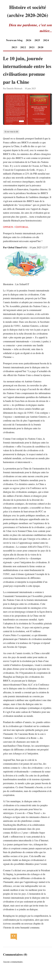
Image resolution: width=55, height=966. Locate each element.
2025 (37, 40)
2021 (32, 47)
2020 (40, 47)
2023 (14, 47)
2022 (23, 47)
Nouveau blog (14, 40)
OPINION (8, 226)
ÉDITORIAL (22, 226)
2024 (46, 40)
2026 (28, 40)
